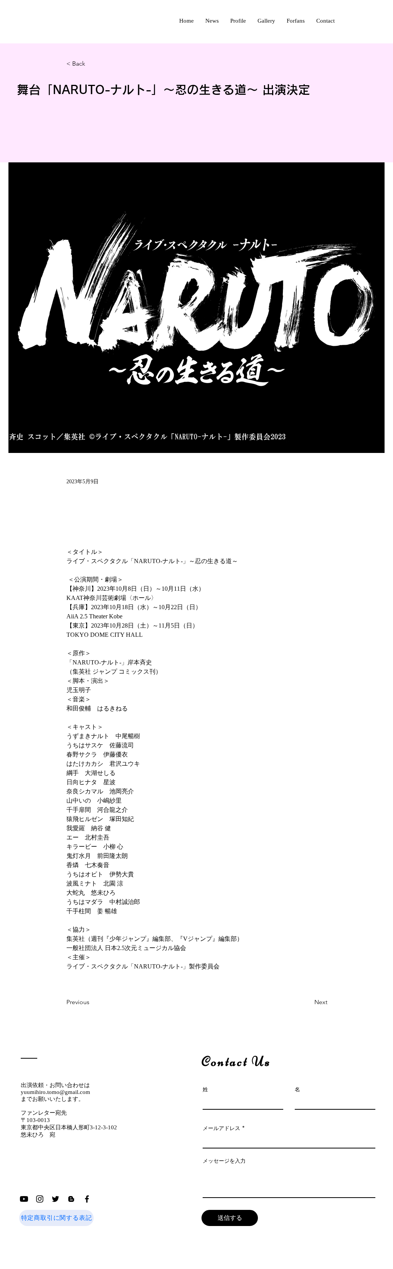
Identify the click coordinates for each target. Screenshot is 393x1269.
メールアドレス (221, 1128)
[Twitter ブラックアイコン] (55, 1199)
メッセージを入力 (224, 1160)
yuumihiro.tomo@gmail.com (55, 1092)
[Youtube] (24, 1199)
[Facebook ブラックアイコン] (87, 1199)
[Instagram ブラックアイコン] (40, 1199)
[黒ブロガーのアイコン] (71, 1199)
